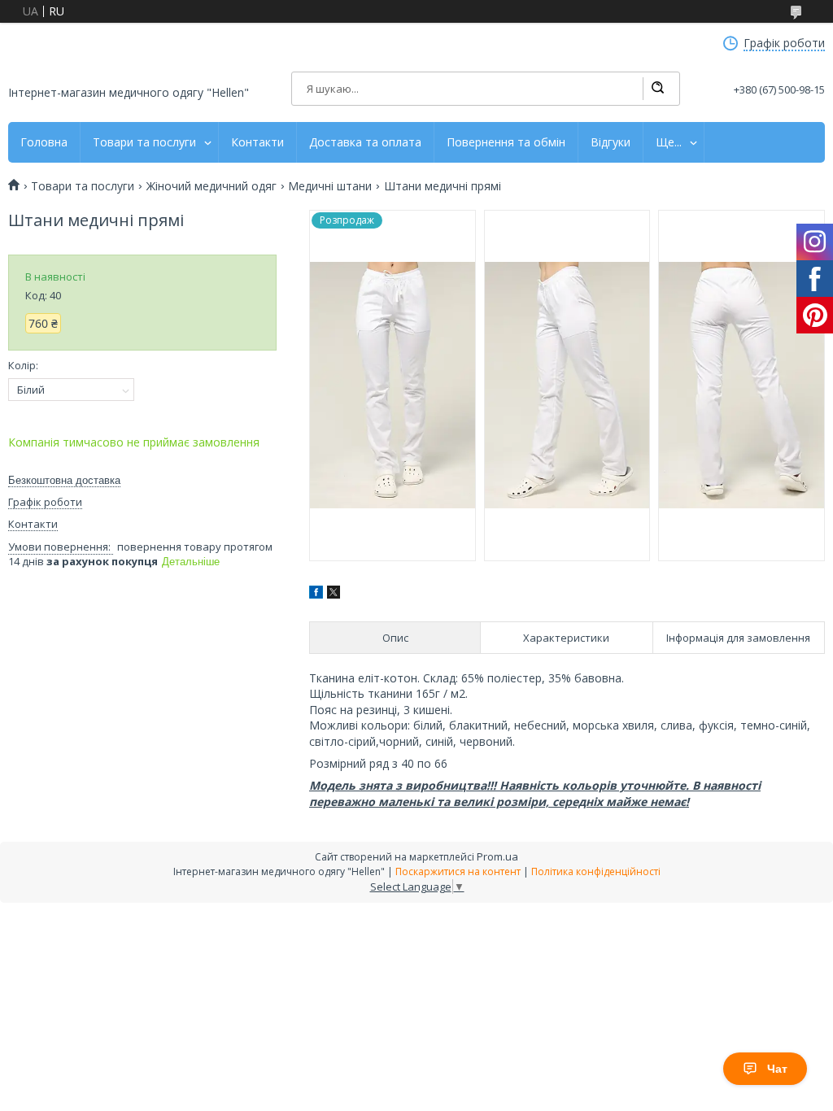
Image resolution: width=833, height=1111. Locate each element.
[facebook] (316, 594)
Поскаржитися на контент (458, 871)
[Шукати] (657, 88)
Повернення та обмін (506, 142)
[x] (333, 594)
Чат (777, 1068)
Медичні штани (330, 186)
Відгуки (610, 142)
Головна (44, 142)
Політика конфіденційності (596, 871)
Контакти (257, 142)
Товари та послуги (144, 142)
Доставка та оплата (365, 142)
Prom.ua (497, 856)
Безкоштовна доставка (64, 480)
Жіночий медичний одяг (211, 186)
